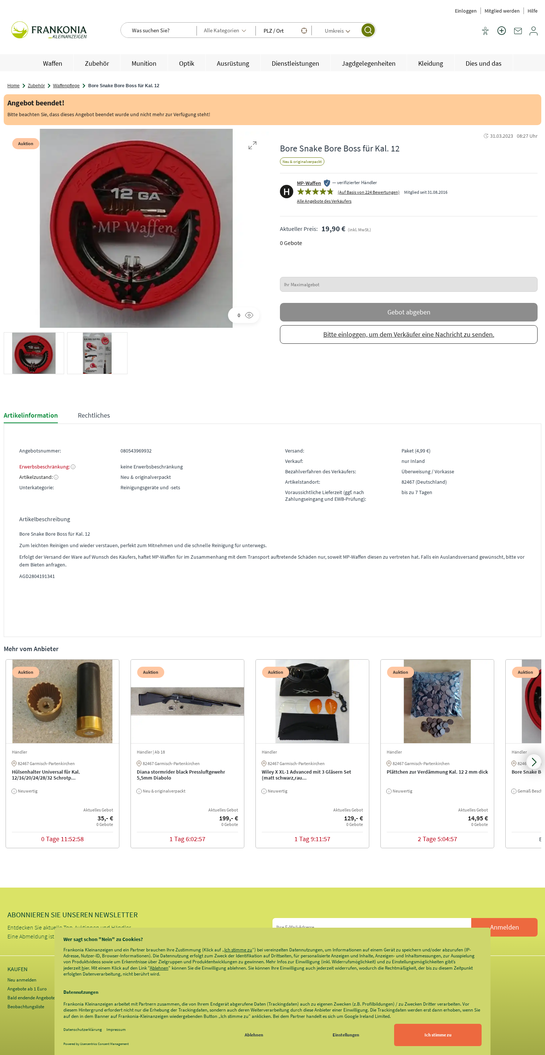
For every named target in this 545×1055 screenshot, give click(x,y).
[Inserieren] (501, 35)
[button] (34, 355)
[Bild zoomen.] (252, 145)
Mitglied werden (502, 10)
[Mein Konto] (533, 33)
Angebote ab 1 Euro (27, 989)
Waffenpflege (66, 85)
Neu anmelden (21, 980)
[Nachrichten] (518, 33)
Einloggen (466, 10)
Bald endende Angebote (31, 997)
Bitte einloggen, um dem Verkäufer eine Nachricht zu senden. (408, 334)
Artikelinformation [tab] (31, 415)
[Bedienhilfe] (485, 31)
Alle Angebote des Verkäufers (324, 201)
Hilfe (533, 10)
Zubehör (36, 85)
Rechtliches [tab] (94, 415)
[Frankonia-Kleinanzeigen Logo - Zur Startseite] (50, 30)
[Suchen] (368, 30)
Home (13, 85)
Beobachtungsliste (25, 1006)
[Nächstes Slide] (533, 761)
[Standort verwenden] (304, 30)
